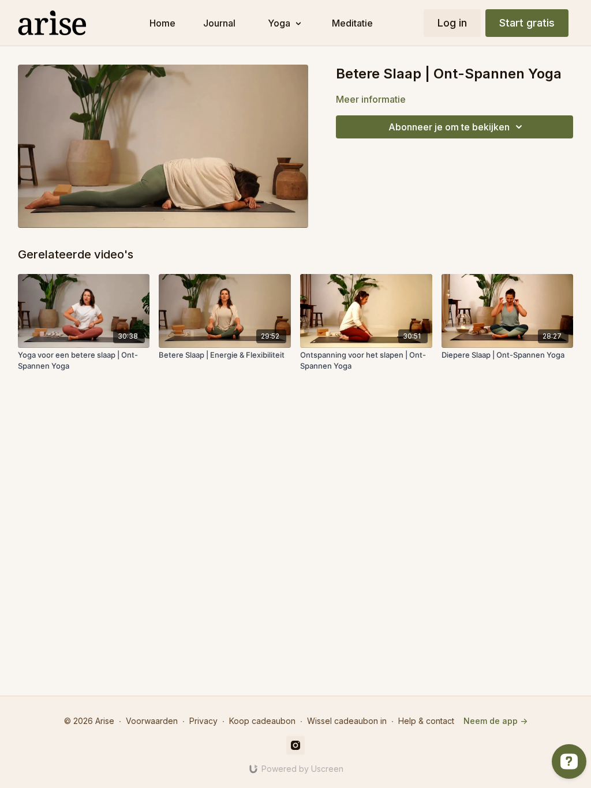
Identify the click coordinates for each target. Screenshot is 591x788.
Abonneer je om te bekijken (449, 127)
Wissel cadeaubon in (347, 721)
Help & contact (426, 721)
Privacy (203, 721)
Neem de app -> (495, 721)
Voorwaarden (152, 721)
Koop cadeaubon (262, 721)
